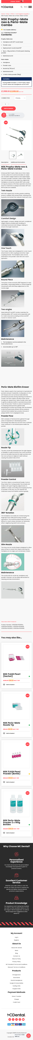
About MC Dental (16, 948)
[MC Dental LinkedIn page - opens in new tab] (9, 1019)
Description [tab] (4, 162)
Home (3, 14)
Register (16, 940)
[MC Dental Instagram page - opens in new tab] (20, 1019)
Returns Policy (16, 959)
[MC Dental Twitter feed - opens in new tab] (16, 1019)
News (16, 950)
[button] (21, 7)
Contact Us (16, 956)
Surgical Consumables (16, 983)
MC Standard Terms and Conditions (16, 964)
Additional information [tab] (18, 162)
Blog (16, 953)
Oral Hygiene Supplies (22, 14)
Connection (5, 98)
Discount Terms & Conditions (16, 967)
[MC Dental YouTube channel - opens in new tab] (23, 1019)
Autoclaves (16, 977)
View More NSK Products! (8, 622)
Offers (12, 14)
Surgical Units (17, 989)
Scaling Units (16, 986)
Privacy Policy (16, 961)
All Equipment (16, 975)
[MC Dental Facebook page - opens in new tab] (13, 1019)
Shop (7, 14)
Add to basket (8, 108)
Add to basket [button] (10, 684)
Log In (16, 937)
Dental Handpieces (16, 980)
